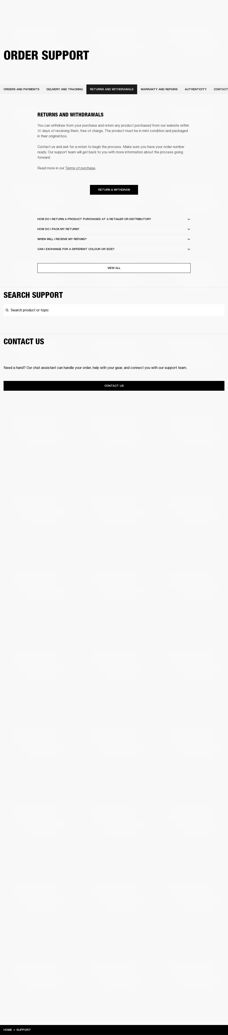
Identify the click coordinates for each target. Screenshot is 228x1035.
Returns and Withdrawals (112, 89)
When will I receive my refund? (62, 239)
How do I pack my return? (58, 229)
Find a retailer (201, 9)
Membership (179, 9)
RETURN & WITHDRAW (114, 189)
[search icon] (195, 20)
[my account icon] (202, 20)
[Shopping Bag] (209, 20)
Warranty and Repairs (159, 89)
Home (8, 1029)
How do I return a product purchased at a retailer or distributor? (94, 219)
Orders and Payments (21, 89)
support (23, 1029)
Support (182, 20)
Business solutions (154, 9)
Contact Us (114, 385)
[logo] (18, 18)
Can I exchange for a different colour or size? (75, 249)
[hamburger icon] (216, 20)
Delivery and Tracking (65, 89)
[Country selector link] (216, 9)
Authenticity (196, 89)
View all (114, 268)
